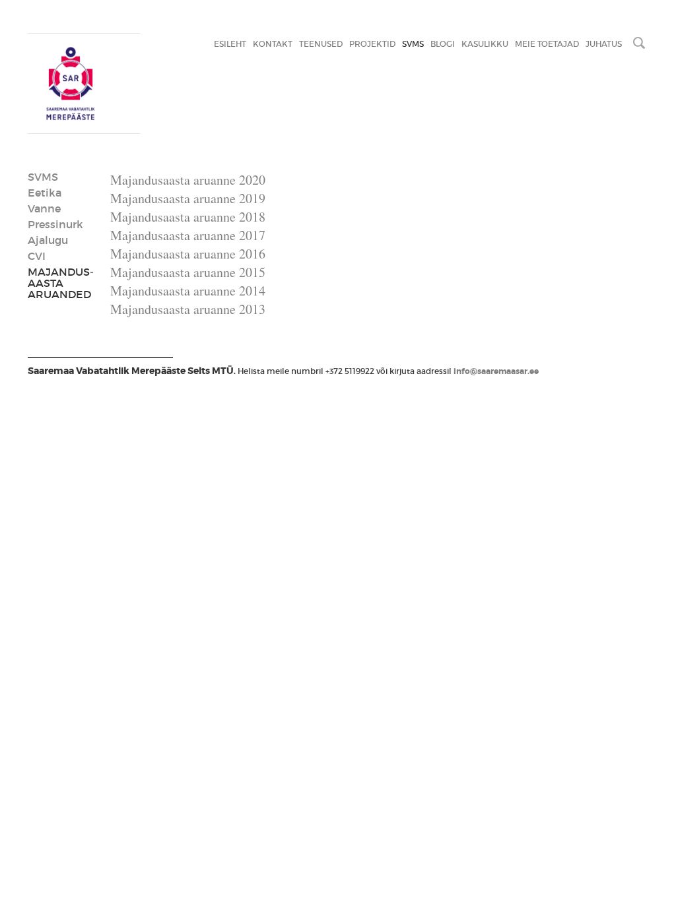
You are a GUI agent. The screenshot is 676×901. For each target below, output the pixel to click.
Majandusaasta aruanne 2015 (187, 272)
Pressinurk (55, 224)
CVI (37, 256)
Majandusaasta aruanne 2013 (187, 309)
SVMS (413, 44)
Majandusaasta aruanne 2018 (187, 217)
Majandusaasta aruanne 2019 (187, 198)
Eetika (44, 192)
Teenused (321, 44)
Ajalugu (48, 240)
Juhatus (604, 44)
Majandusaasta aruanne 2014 (187, 290)
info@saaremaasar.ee (496, 371)
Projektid (372, 44)
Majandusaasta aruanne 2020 (187, 180)
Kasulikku (484, 44)
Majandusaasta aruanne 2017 (187, 235)
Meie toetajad (547, 44)
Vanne (44, 208)
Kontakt (272, 44)
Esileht (230, 44)
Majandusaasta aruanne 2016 (187, 254)
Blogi (442, 44)
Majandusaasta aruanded (61, 283)
